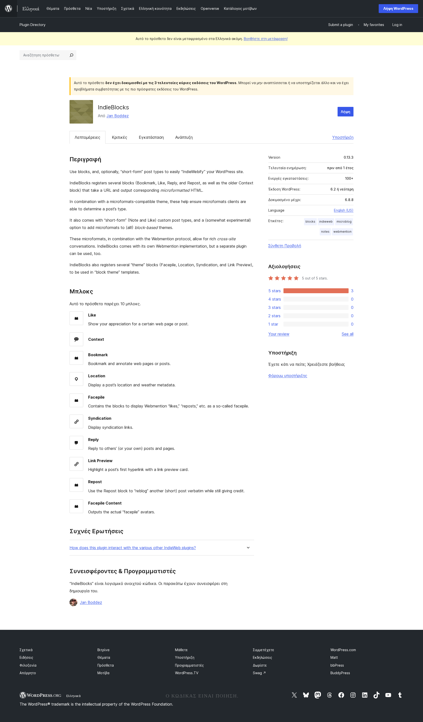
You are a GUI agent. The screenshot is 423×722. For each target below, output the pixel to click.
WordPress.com (343, 650)
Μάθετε (181, 650)
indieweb (326, 221)
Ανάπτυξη (184, 137)
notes (325, 231)
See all (347, 333)
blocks (310, 221)
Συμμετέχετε (263, 650)
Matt (334, 657)
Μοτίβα (103, 673)
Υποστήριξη (342, 137)
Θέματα (103, 657)
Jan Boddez (117, 115)
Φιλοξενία (28, 665)
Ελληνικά (73, 696)
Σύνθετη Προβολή (284, 245)
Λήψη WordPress (398, 8)
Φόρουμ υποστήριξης (287, 375)
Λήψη (345, 112)
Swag (259, 673)
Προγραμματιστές (189, 665)
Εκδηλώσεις (262, 657)
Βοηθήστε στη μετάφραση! (266, 39)
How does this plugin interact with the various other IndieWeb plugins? (133, 547)
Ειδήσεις (26, 657)
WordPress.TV (186, 673)
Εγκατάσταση (151, 137)
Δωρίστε (260, 665)
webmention (342, 231)
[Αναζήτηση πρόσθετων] (71, 55)
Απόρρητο (28, 673)
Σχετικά (26, 650)
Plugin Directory (33, 25)
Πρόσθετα (105, 665)
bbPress (337, 665)
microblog (344, 221)
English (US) (343, 210)
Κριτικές (119, 137)
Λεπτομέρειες (87, 137)
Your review (278, 333)
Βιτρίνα (103, 650)
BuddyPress (340, 673)
